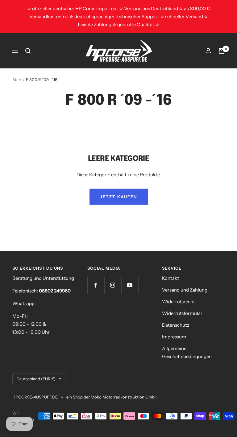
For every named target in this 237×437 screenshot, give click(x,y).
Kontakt (170, 278)
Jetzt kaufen (118, 196)
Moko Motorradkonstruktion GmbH (124, 396)
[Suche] (28, 51)
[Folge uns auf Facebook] (95, 285)
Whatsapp (23, 303)
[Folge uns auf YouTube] (129, 285)
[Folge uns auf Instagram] (112, 285)
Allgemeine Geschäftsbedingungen (187, 352)
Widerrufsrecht (178, 301)
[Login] (208, 50)
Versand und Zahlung (184, 290)
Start (17, 79)
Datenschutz (175, 325)
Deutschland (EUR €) (36, 378)
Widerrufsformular (182, 313)
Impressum (174, 337)
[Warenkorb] (221, 51)
